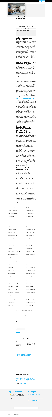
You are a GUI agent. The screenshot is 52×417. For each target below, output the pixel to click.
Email (27, 314)
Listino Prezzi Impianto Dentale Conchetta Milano (23, 355)
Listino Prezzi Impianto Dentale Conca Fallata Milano (24, 354)
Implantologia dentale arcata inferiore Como (22, 379)
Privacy (17, 321)
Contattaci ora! (14, 398)
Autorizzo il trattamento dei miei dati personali (21, 322)
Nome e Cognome (18, 312)
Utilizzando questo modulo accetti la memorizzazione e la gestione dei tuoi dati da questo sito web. (24, 325)
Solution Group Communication (24, 415)
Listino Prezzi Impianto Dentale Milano (22, 353)
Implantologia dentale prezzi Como (28, 378)
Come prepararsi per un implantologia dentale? (23, 35)
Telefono (17, 314)
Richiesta (17, 317)
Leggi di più (43, 1)
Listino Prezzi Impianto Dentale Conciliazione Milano (24, 356)
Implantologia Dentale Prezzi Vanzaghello (33, 400)
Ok (40, 1)
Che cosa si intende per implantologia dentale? (23, 28)
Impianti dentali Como (30, 380)
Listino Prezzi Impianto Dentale (22, 383)
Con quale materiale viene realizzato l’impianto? (23, 30)
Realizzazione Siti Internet (11, 415)
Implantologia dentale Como (19, 378)
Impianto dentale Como (23, 380)
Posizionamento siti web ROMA (17, 415)
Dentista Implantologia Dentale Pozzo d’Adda (34, 394)
